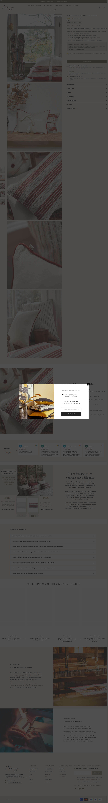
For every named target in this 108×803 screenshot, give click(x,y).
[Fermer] (88, 384)
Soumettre (71, 414)
